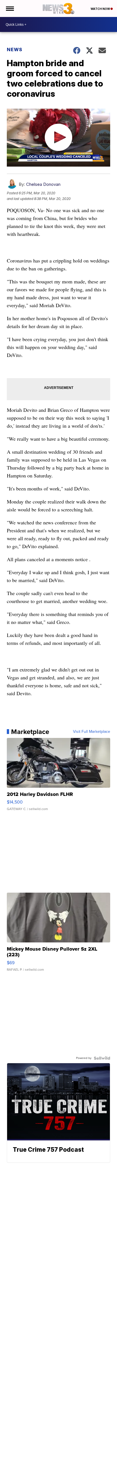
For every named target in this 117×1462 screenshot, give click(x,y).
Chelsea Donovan (43, 184)
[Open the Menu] (9, 8)
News (14, 49)
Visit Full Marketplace (91, 732)
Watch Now (100, 8)
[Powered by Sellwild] (102, 1058)
